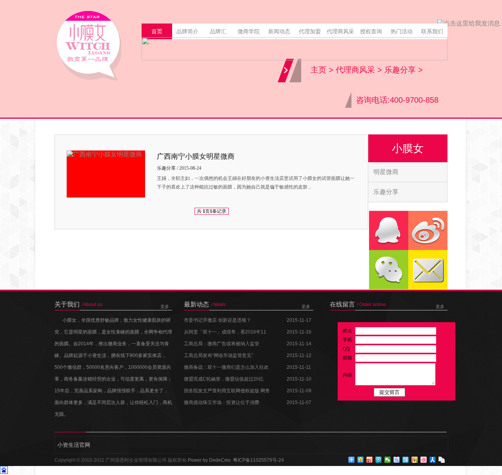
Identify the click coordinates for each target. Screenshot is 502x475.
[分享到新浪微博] (369, 460)
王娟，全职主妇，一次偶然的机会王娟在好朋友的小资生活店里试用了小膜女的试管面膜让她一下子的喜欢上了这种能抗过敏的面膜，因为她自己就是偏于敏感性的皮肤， (256, 183)
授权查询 (371, 31)
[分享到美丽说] (423, 460)
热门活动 (402, 31)
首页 (156, 31)
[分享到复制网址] (441, 460)
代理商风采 (340, 31)
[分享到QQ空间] (360, 460)
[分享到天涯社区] (405, 460)
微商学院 (249, 31)
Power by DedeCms (209, 460)
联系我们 (432, 31)
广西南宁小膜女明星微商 (196, 156)
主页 (318, 69)
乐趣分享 (400, 69)
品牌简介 (187, 31)
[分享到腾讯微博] (378, 460)
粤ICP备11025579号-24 (258, 460)
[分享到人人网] (432, 460)
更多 (164, 306)
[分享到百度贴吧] (396, 460)
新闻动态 (279, 31)
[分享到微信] (387, 460)
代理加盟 (310, 31)
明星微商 (385, 172)
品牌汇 (218, 31)
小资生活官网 (73, 445)
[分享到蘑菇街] (414, 460)
